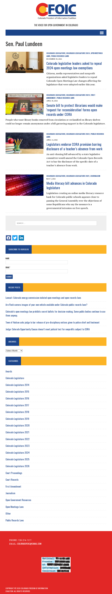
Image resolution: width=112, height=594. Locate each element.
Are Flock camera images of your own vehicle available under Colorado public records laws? (46, 304)
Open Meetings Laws (15, 507)
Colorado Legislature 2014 (17, 385)
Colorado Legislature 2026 (17, 466)
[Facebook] (8, 237)
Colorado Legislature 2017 (17, 405)
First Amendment (13, 486)
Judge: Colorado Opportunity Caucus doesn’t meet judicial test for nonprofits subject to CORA (48, 329)
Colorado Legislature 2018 (17, 412)
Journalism (95, 176)
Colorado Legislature (55, 53)
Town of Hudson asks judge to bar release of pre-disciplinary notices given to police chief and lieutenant (52, 322)
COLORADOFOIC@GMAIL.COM (29, 543)
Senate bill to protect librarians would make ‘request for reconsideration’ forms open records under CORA (74, 110)
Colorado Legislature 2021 (77, 176)
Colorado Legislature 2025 (17, 459)
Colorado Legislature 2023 (17, 446)
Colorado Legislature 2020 (18, 425)
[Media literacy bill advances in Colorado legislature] (24, 193)
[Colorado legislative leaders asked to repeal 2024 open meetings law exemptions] (24, 71)
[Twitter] (15, 237)
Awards (9, 371)
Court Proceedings (14, 473)
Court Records (12, 479)
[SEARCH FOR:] (56, 223)
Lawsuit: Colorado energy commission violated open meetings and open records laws (43, 297)
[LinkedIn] (21, 237)
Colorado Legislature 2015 (17, 391)
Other (8, 513)
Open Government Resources (18, 500)
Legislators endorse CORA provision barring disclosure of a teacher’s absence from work (74, 146)
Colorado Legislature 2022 (78, 134)
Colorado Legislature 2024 (78, 53)
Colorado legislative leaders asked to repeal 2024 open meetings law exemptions (74, 65)
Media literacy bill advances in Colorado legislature (71, 185)
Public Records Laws (60, 56)
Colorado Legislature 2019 (17, 419)
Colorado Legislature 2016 (17, 398)
